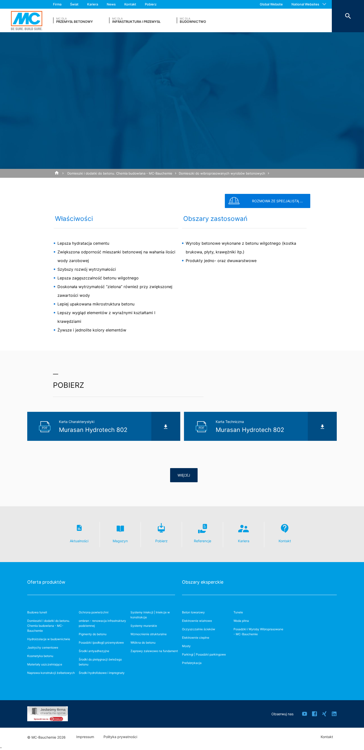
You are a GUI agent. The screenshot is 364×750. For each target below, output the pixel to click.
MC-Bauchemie (26, 20)
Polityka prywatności (120, 737)
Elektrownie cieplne (195, 637)
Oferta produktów (46, 582)
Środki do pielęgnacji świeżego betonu (100, 662)
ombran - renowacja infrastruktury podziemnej (102, 623)
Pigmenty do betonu (92, 634)
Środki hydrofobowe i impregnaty (102, 673)
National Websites (305, 4)
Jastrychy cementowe (42, 647)
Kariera (92, 4)
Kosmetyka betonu (40, 656)
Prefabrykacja (192, 663)
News (111, 4)
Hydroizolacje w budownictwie (48, 639)
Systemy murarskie (143, 626)
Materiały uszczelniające (44, 664)
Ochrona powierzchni (93, 612)
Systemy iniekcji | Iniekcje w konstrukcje (150, 614)
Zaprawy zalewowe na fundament (154, 651)
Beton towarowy (193, 612)
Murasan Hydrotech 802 (72, 182)
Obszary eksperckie (202, 582)
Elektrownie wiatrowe (197, 621)
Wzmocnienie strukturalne (148, 634)
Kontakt (130, 4)
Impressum (85, 737)
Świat (74, 4)
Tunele (238, 612)
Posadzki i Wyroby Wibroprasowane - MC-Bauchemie (258, 631)
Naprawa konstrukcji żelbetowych (51, 673)
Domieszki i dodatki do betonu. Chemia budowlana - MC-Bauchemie (119, 173)
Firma (57, 4)
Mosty (186, 646)
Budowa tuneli (37, 612)
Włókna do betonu (143, 642)
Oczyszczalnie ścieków (198, 629)
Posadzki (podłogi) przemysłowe (101, 642)
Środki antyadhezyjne (94, 651)
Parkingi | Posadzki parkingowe (204, 654)
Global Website (271, 4)
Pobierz (150, 4)
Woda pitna (241, 621)
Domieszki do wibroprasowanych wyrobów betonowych (222, 173)
